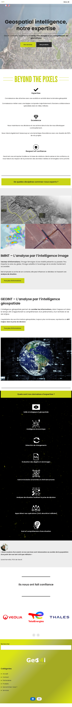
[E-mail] (39, 699)
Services (6, 690)
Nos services (28, 45)
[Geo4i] (2, 2)
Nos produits (44, 45)
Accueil (5, 674)
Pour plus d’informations (12, 281)
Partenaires (7, 680)
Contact (6, 677)
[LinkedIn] (32, 699)
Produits (6, 684)
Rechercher (5, 644)
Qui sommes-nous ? (10, 687)
